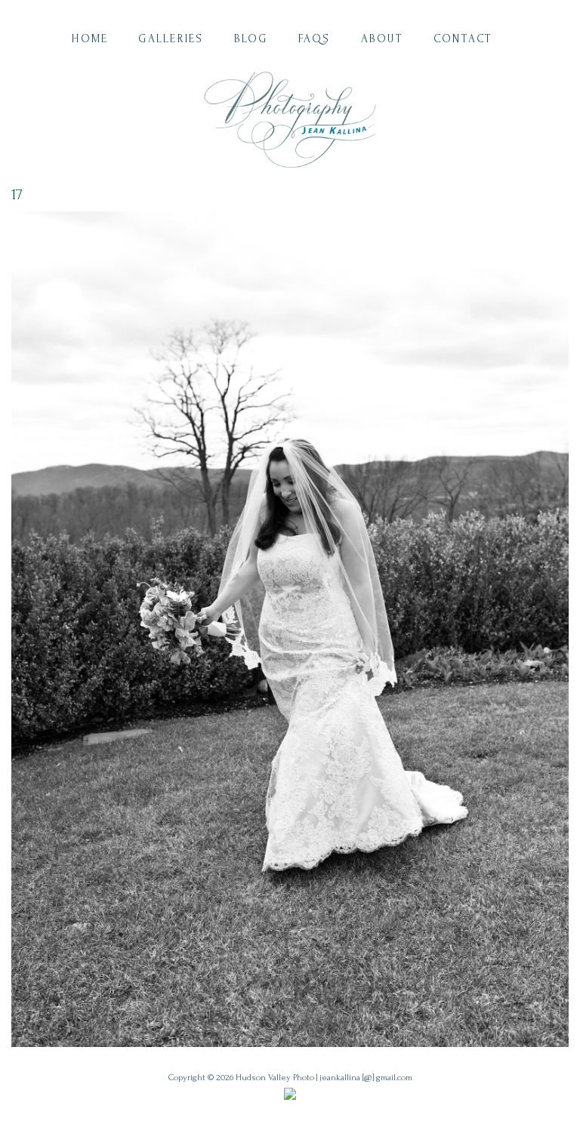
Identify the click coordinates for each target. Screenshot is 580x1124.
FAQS (314, 38)
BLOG (251, 38)
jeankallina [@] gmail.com (365, 1077)
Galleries (170, 38)
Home (90, 38)
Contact (463, 38)
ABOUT (382, 38)
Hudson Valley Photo (275, 1077)
